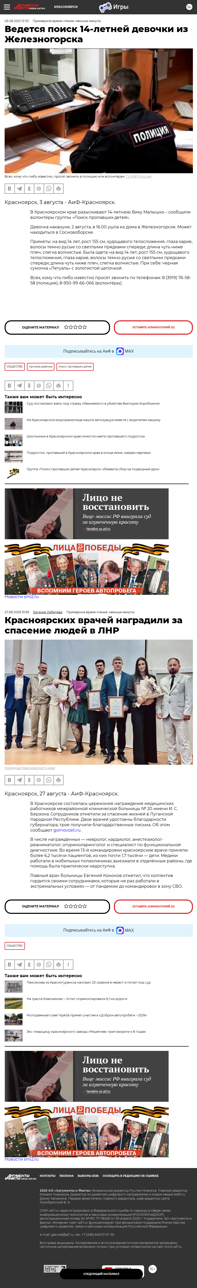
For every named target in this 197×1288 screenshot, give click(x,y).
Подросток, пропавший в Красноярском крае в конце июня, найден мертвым (89, 453)
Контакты (47, 1176)
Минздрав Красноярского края (30, 768)
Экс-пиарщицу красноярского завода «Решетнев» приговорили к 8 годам (86, 1032)
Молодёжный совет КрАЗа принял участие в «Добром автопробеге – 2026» (87, 1015)
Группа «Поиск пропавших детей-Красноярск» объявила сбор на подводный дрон (93, 469)
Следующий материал (101, 1274)
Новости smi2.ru (22, 596)
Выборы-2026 (88, 1176)
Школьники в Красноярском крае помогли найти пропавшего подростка (86, 436)
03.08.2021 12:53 (17, 21)
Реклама (67, 1176)
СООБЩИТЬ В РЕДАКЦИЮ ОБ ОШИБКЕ (131, 1176)
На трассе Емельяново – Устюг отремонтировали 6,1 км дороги (77, 999)
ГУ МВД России (138, 176)
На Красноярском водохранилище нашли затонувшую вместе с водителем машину (94, 420)
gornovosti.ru (67, 830)
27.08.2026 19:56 (17, 612)
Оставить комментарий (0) (153, 327)
